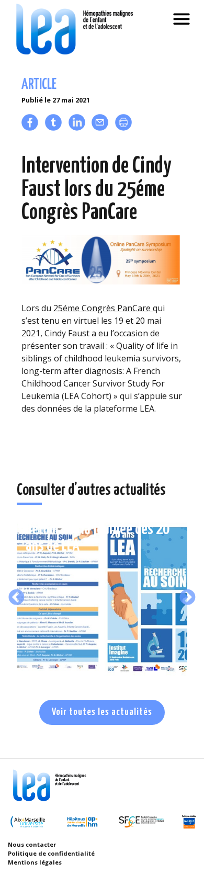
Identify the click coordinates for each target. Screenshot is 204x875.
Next (187, 597)
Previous (16, 597)
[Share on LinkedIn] (77, 127)
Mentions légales (35, 862)
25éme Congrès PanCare (103, 308)
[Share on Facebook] (29, 127)
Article (38, 85)
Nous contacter (32, 844)
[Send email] (100, 127)
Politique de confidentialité (51, 853)
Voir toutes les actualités (102, 712)
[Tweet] (53, 127)
